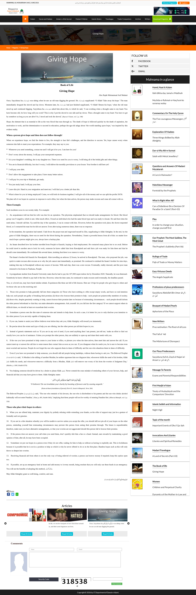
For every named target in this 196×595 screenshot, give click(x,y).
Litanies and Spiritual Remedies (167, 441)
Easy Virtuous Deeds (162, 271)
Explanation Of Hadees (163, 132)
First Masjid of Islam (161, 385)
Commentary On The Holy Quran (168, 113)
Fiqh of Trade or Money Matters (167, 262)
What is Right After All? (163, 200)
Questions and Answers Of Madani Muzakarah (168, 167)
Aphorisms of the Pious (163, 311)
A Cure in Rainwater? (162, 175)
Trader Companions (124, 19)
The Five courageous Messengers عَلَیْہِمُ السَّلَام (169, 120)
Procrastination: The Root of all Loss (169, 327)
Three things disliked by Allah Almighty (166, 139)
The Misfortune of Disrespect (166, 341)
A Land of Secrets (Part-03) (164, 456)
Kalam (32, 19)
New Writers (158, 321)
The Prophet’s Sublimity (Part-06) (167, 246)
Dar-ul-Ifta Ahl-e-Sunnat (163, 150)
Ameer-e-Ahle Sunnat (64, 19)
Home (8, 48)
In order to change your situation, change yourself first (168, 226)
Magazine (15, 48)
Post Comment (117, 584)
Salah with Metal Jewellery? (165, 156)
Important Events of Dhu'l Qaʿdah (168, 425)
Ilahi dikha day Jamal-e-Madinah (167, 93)
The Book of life (159, 466)
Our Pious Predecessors (163, 351)
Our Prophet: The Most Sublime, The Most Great (169, 239)
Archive (138, 19)
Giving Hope (158, 471)
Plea (154, 219)
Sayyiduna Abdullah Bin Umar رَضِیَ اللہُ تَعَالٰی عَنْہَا (169, 294)
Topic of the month (161, 419)
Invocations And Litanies (163, 435)
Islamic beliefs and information (166, 404)
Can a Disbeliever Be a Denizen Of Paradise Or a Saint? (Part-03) (168, 207)
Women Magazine (169, 3)
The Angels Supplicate (162, 277)
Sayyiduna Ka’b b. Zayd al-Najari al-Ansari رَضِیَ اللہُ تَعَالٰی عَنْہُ (168, 358)
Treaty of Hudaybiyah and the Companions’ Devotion (166, 392)
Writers (147, 19)
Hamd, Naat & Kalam (162, 87)
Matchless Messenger (162, 185)
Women (156, 481)
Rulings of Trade (159, 256)
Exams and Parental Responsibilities (169, 375)
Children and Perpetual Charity (167, 487)
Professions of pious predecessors (168, 287)
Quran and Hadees (45, 19)
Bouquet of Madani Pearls (164, 305)
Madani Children (81, 19)
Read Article (26, 534)
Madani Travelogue (161, 450)
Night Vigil (157, 410)
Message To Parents (161, 370)
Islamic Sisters (96, 19)
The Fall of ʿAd (159, 334)
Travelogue (109, 19)
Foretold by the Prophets (164, 190)
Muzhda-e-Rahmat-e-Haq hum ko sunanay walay (168, 102)
